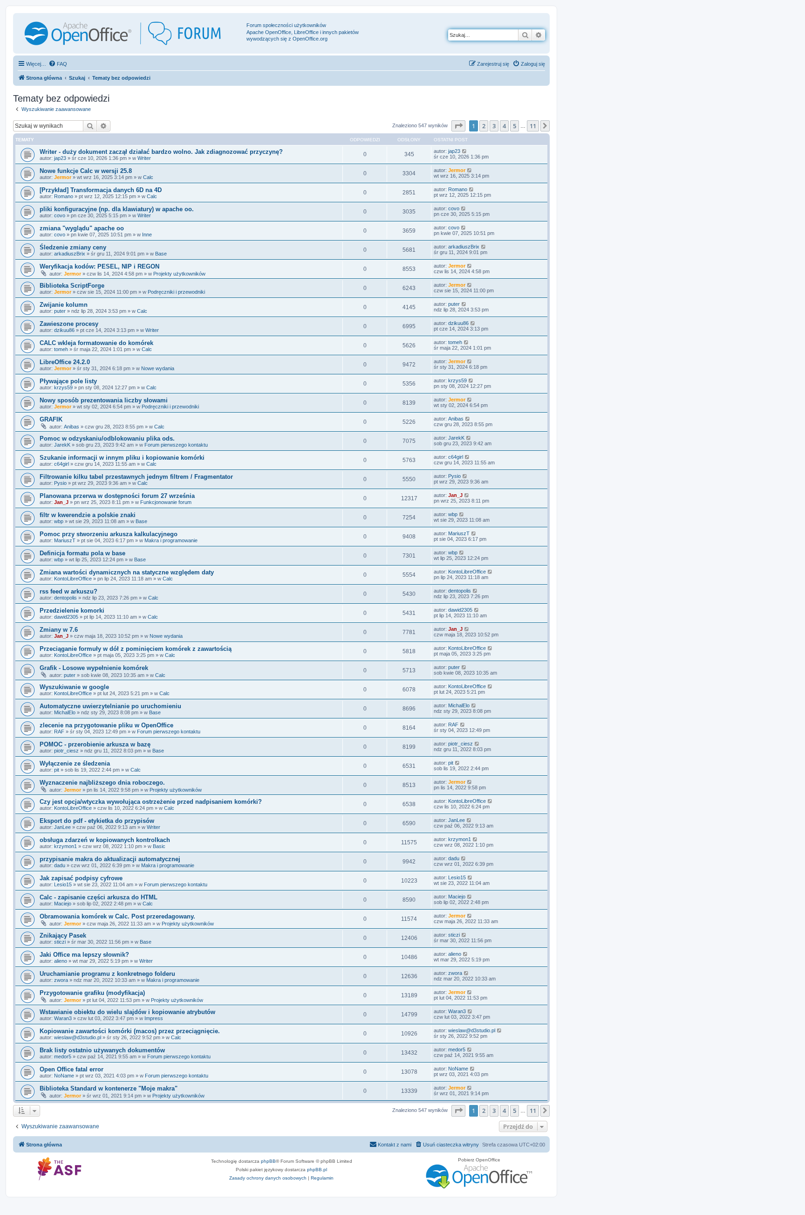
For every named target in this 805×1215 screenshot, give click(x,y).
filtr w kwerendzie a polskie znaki (88, 514)
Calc (148, 177)
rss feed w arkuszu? (68, 591)
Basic (159, 846)
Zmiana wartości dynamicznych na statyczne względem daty (127, 572)
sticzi (60, 942)
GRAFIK (51, 419)
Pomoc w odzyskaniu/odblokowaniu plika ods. (107, 438)
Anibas (71, 426)
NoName (64, 1075)
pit (56, 770)
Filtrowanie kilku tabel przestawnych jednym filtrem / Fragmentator (136, 476)
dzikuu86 (64, 330)
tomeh (61, 349)
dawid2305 (66, 617)
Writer (144, 158)
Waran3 (63, 1018)
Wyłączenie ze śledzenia (75, 763)
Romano (63, 196)
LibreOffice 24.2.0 (65, 362)
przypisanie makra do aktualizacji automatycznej (110, 859)
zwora (61, 980)
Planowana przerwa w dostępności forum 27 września (117, 495)
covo (59, 215)
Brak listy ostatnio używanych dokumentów (102, 1050)
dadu (59, 865)
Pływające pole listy (68, 381)
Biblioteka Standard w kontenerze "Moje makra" (108, 1088)
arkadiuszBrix (69, 253)
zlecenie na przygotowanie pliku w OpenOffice (106, 725)
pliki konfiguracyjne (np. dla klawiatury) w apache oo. (117, 209)
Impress (153, 1018)
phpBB (268, 1161)
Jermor (62, 177)
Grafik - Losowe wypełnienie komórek (94, 667)
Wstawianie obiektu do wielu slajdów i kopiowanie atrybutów (127, 1011)
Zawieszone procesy (69, 323)
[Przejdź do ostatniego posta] (465, 151)
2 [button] (483, 126)
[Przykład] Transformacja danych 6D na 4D (101, 189)
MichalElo (64, 712)
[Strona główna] (130, 33)
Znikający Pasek (63, 935)
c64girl (61, 464)
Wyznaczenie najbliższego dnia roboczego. (102, 782)
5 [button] (514, 126)
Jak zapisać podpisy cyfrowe (81, 878)
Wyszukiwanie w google (74, 686)
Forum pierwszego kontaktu (176, 445)
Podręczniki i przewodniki (176, 292)
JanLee (62, 827)
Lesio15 (63, 884)
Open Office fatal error (71, 1069)
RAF (59, 731)
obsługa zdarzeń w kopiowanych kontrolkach (105, 839)
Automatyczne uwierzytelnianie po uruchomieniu (110, 706)
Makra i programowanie (171, 540)
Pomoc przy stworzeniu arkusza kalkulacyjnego (108, 534)
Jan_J (61, 502)
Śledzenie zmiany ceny (73, 247)
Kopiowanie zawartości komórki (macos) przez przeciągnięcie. (130, 1031)
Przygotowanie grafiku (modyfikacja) (92, 992)
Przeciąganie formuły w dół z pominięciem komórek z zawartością (136, 648)
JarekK (62, 445)
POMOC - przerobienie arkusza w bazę (95, 744)
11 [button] (533, 126)
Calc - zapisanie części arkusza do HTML (98, 897)
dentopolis (65, 598)
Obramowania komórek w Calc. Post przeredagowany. (117, 916)
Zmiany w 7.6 (59, 629)
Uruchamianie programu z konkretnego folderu (107, 973)
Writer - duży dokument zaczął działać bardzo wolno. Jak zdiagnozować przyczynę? (161, 151)
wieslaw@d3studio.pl (77, 1037)
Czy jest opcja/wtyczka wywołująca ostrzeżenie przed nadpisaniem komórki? (151, 801)
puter (60, 311)
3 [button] (494, 126)
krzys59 (63, 387)
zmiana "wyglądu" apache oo (82, 228)
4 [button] (504, 126)
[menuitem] (57, 63)
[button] (458, 125)
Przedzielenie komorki (72, 610)
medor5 (62, 1056)
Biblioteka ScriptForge (72, 285)
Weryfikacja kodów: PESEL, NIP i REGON (99, 266)
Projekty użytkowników (179, 273)
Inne (147, 234)
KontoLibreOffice (73, 578)
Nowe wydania (157, 368)
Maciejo (62, 903)
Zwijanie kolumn (64, 304)
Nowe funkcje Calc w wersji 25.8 (86, 170)
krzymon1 (65, 846)
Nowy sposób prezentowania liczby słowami (104, 400)
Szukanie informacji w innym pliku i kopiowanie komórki (122, 457)
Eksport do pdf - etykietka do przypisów (97, 820)
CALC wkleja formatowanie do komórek (96, 342)
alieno (60, 961)
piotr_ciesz (66, 750)
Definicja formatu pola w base (82, 553)
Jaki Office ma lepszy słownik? (84, 954)
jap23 (60, 158)
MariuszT (64, 540)
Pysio (60, 483)
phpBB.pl (317, 1169)
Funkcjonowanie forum (165, 502)
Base (161, 253)
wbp (58, 521)
